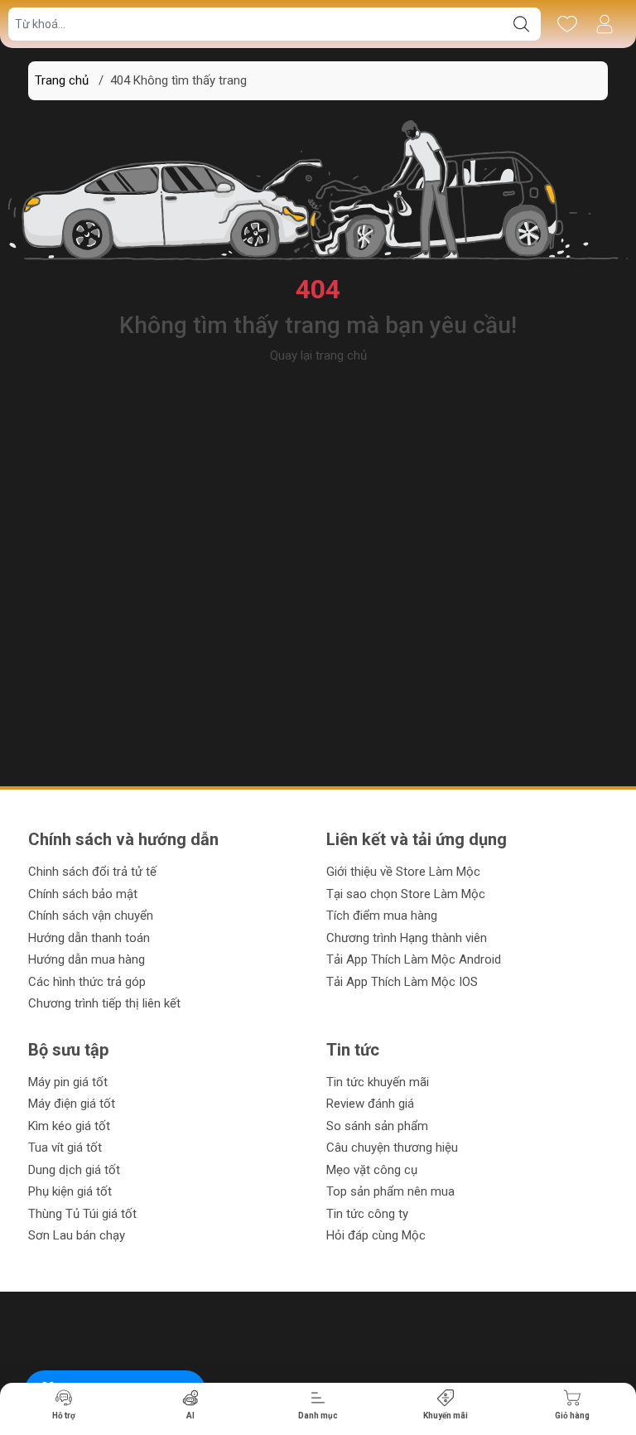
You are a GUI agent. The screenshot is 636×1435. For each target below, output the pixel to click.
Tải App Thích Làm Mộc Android (413, 959)
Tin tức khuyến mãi (377, 1082)
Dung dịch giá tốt (74, 1169)
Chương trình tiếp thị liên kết (104, 1003)
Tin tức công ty (367, 1213)
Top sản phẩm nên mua (390, 1191)
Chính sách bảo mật (82, 894)
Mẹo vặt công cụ (371, 1169)
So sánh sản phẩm (377, 1126)
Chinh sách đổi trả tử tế (92, 871)
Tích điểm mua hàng (381, 915)
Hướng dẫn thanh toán (89, 937)
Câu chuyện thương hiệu (392, 1147)
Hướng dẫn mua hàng (86, 959)
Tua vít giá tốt (65, 1147)
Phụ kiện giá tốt (70, 1191)
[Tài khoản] (604, 24)
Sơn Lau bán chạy (76, 1235)
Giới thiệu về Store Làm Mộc (403, 871)
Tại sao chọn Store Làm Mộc (405, 894)
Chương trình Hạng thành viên (406, 937)
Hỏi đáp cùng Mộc (376, 1235)
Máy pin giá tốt (68, 1082)
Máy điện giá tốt (71, 1103)
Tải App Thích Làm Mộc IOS (402, 981)
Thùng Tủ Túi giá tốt (82, 1213)
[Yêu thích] (566, 24)
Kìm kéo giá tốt (69, 1126)
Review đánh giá (370, 1103)
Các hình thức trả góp (87, 981)
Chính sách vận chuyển (90, 915)
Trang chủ (62, 80)
